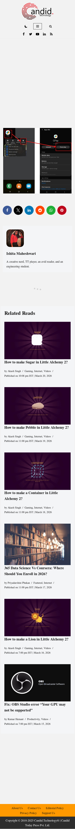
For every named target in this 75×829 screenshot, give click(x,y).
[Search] (50, 26)
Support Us (48, 813)
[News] (51, 34)
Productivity (33, 719)
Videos (47, 371)
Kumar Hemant (15, 719)
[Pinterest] (61, 210)
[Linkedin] (44, 34)
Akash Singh (14, 371)
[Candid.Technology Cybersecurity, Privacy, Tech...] (38, 11)
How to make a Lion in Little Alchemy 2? (36, 639)
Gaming (29, 371)
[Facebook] (23, 34)
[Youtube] (37, 34)
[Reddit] (40, 210)
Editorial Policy (55, 808)
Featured (37, 582)
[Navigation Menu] (37, 26)
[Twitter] (30, 34)
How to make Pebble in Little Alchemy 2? (36, 427)
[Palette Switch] (26, 26)
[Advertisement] (37, 77)
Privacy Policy (28, 813)
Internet (38, 371)
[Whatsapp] (51, 210)
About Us (17, 808)
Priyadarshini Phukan (19, 582)
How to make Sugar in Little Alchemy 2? (36, 362)
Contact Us (34, 808)
